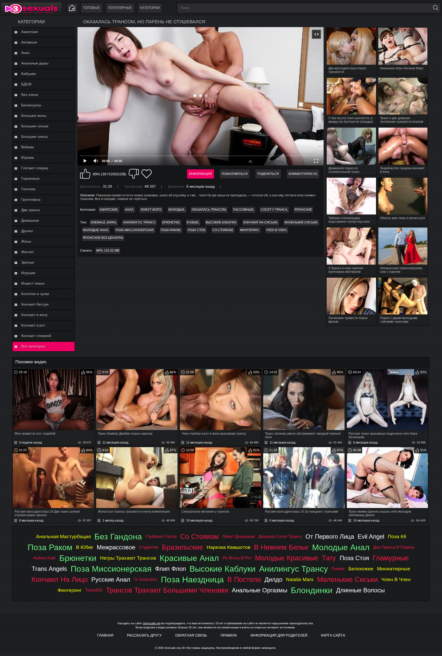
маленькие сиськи (300, 222)
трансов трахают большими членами (167, 590)
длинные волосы (360, 590)
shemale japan (103, 222)
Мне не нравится (134, 174)
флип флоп (170, 568)
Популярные (120, 8)
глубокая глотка (161, 536)
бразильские (182, 547)
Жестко (27, 252)
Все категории (33, 346)
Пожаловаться (235, 174)
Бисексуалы (31, 105)
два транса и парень (394, 547)
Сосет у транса (274, 209)
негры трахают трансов (128, 558)
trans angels (49, 568)
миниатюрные (393, 568)
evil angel (371, 536)
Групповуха (30, 199)
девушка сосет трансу (280, 536)
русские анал (110, 579)
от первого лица (329, 536)
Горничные (30, 178)
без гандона (118, 537)
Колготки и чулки (35, 294)
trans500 (93, 590)
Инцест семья (33, 283)
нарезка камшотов (228, 547)
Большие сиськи (34, 126)
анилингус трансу (139, 222)
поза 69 (397, 536)
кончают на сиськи (260, 222)
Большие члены (34, 136)
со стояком (222, 230)
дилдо (273, 579)
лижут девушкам (238, 536)
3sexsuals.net (151, 623)
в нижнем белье (281, 547)
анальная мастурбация (63, 536)
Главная (105, 635)
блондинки (312, 590)
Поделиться (268, 174)
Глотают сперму (34, 168)
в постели (244, 579)
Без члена (29, 95)
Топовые (91, 8)
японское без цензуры (103, 238)
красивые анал (189, 558)
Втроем (27, 157)
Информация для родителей (278, 635)
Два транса (30, 210)
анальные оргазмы (259, 590)
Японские (303, 209)
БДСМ (26, 84)
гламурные (391, 558)
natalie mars (300, 579)
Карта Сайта (333, 635)
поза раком (170, 230)
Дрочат (27, 231)
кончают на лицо (59, 579)
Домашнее (30, 220)
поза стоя (196, 230)
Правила (228, 635)
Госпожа (28, 189)
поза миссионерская (134, 230)
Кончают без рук (35, 304)
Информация (200, 174)
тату (329, 558)
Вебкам (27, 147)
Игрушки (28, 273)
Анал (25, 53)
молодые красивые (286, 558)
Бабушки (28, 74)
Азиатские (29, 32)
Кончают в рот (33, 325)
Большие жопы (33, 116)
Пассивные (243, 209)
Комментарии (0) (303, 174)
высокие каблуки (221, 222)
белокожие (360, 568)
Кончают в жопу (34, 315)
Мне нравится (85, 174)
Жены (26, 241)
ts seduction (145, 579)
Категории (150, 8)
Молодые (176, 209)
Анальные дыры (34, 63)
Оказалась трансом (209, 209)
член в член (276, 230)
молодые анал (95, 230)
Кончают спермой (36, 336)
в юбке (192, 222)
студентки (148, 547)
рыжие (338, 569)
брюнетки (171, 222)
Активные (29, 42)
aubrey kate (44, 558)
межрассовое (116, 547)
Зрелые (27, 262)
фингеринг (249, 230)
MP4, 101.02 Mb (107, 250)
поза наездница (192, 579)
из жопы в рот (237, 558)
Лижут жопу (150, 209)
